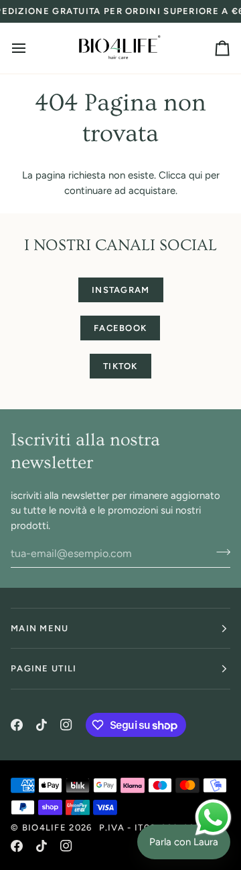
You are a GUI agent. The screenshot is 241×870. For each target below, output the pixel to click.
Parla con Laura (183, 842)
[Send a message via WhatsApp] (213, 817)
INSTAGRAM (121, 290)
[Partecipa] (219, 551)
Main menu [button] (40, 628)
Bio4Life (44, 828)
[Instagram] (66, 725)
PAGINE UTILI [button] (44, 668)
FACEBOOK (120, 328)
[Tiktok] (41, 725)
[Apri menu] (31, 48)
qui (195, 175)
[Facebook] (17, 725)
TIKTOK (120, 366)
